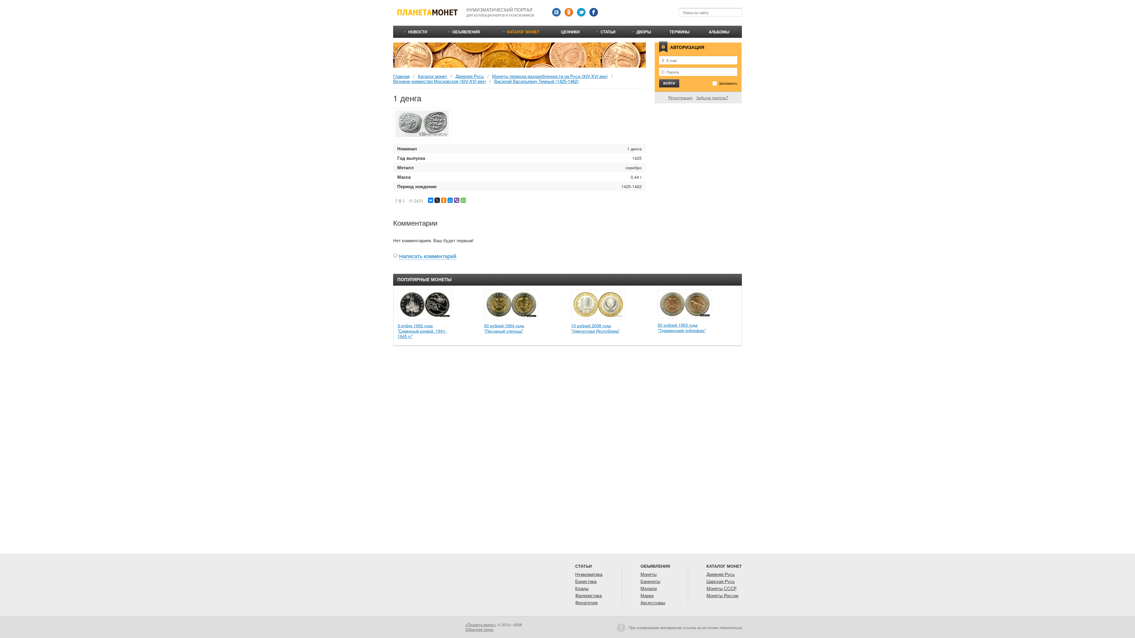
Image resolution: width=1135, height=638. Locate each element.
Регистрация (680, 97)
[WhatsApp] (463, 200)
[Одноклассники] (443, 200)
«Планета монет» (480, 624)
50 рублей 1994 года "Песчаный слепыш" (504, 328)
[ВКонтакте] (430, 200)
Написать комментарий (427, 256)
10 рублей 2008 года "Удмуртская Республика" (595, 328)
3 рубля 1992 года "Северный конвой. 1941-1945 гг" (422, 331)
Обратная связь (479, 629)
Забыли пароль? (712, 97)
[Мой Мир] (450, 200)
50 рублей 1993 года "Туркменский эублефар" (682, 327)
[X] (437, 200)
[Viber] (456, 200)
